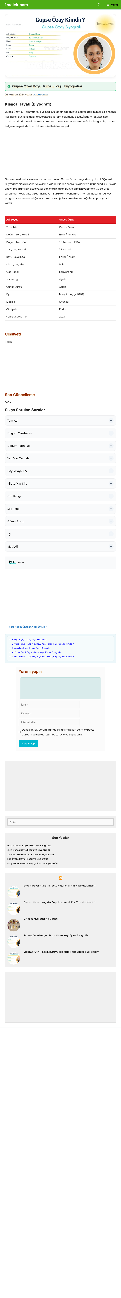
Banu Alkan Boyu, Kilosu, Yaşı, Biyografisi (31, 648)
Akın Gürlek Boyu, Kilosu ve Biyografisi (28, 850)
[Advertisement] (60, 154)
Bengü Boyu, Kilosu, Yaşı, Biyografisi (29, 639)
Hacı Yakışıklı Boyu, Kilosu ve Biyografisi (29, 845)
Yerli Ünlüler (39, 627)
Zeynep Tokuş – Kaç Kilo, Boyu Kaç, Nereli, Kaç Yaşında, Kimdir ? (43, 644)
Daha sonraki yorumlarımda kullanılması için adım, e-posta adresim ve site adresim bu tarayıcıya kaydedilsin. (58, 732)
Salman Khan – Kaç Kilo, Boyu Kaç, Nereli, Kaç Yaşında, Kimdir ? (60, 902)
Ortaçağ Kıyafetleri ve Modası (41, 918)
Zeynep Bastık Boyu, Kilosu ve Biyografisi (30, 854)
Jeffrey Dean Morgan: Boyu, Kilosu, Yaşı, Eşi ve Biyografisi (56, 935)
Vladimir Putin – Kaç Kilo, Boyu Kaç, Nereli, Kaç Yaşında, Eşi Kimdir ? (62, 951)
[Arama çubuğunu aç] (99, 4)
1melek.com (16, 4)
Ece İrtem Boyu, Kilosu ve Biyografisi (28, 859)
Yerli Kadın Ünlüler (20, 627)
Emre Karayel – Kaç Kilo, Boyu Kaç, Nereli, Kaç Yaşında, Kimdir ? (59, 885)
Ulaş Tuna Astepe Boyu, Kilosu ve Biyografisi (32, 863)
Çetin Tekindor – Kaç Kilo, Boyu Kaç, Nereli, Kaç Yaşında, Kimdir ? (43, 656)
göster (21, 562)
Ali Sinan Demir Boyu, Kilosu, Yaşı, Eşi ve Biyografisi (36, 652)
